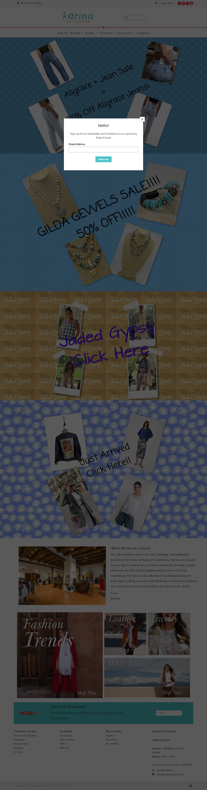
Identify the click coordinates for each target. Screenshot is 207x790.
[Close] (142, 119)
